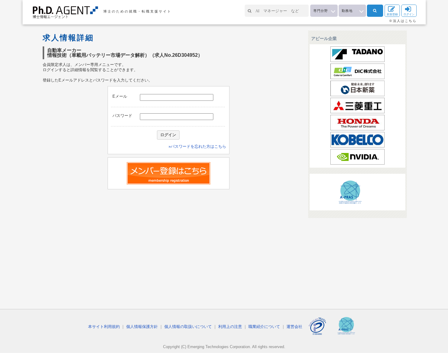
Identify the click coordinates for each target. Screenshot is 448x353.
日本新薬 (357, 88)
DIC (357, 71)
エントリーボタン (168, 173)
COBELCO (357, 139)
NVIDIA (357, 157)
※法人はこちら (403, 21)
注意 (230, 326)
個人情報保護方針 (142, 326)
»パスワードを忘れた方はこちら (197, 146)
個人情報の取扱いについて (188, 326)
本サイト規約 (104, 326)
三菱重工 (357, 105)
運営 (294, 326)
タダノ (357, 54)
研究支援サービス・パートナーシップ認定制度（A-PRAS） (350, 192)
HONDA (357, 122)
